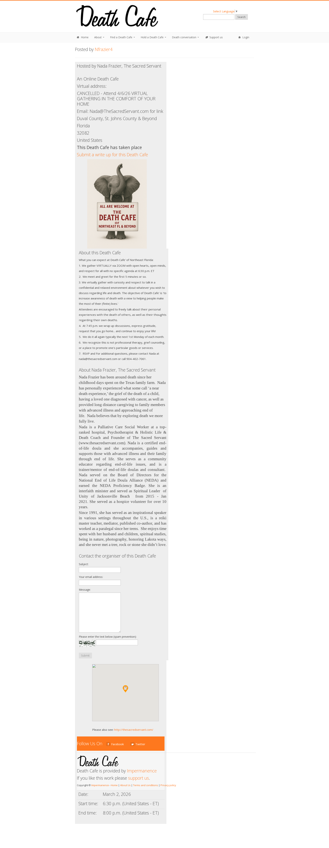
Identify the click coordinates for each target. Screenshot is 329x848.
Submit (85, 655)
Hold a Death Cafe (152, 37)
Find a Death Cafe (121, 37)
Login (245, 37)
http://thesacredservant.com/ (133, 730)
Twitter (140, 744)
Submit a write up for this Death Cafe (112, 155)
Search (241, 17)
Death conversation (184, 37)
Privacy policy (168, 785)
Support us (216, 37)
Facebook (117, 744)
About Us (125, 785)
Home (84, 37)
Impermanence (142, 771)
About (98, 37)
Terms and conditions (145, 785)
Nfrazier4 (104, 49)
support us (138, 778)
